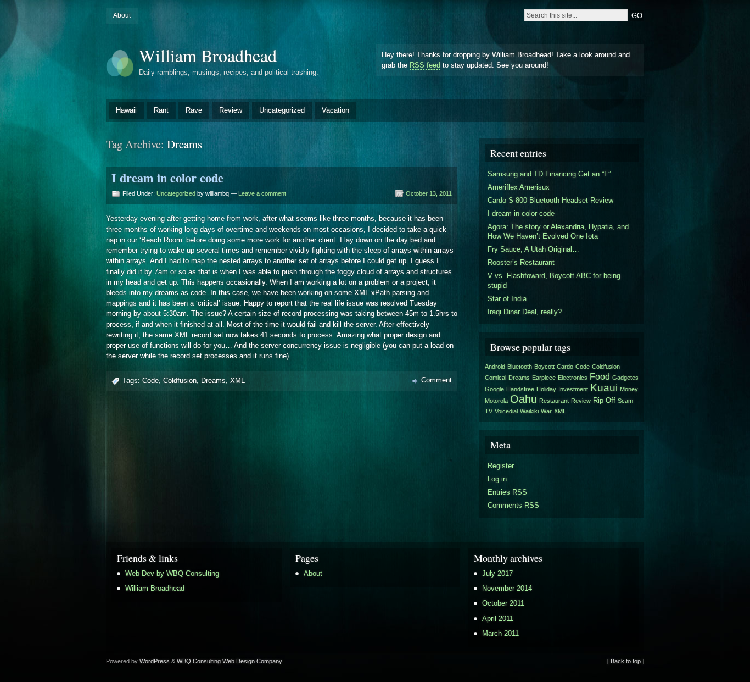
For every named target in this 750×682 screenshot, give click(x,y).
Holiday (546, 389)
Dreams (213, 380)
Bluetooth (519, 366)
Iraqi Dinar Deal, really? (525, 312)
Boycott (544, 366)
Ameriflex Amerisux (519, 187)
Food (600, 376)
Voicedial (506, 411)
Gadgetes (625, 377)
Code (150, 380)
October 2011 (503, 603)
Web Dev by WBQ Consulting (172, 573)
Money (629, 389)
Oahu (523, 399)
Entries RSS (507, 492)
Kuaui (604, 387)
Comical (495, 377)
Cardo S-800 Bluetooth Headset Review (550, 200)
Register (501, 466)
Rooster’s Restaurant (521, 262)
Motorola (496, 400)
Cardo (565, 366)
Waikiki (529, 411)
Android (495, 366)
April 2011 (497, 618)
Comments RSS (513, 505)
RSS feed (425, 65)
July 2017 (497, 573)
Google (494, 389)
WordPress (154, 661)
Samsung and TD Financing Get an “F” (549, 174)
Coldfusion (180, 380)
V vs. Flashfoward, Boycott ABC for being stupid (554, 280)
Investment (573, 389)
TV (488, 411)
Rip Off (604, 400)
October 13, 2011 (429, 193)
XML (237, 380)
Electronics (572, 377)
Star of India (507, 299)
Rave (194, 110)
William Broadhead (208, 55)
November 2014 (507, 588)
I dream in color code (167, 178)
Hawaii (126, 110)
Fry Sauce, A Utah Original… (533, 249)
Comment (436, 380)
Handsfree (520, 389)
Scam (625, 400)
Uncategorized (282, 110)
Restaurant (554, 400)
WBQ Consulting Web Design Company (229, 661)
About (122, 15)
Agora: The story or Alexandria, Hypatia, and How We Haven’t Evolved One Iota (558, 232)
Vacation (335, 110)
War (546, 411)
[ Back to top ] (625, 661)
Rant (161, 110)
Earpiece (544, 377)
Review (230, 110)
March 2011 (500, 633)
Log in (497, 479)
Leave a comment (262, 193)
